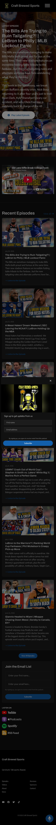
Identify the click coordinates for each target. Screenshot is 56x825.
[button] (50, 380)
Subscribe (28, 443)
